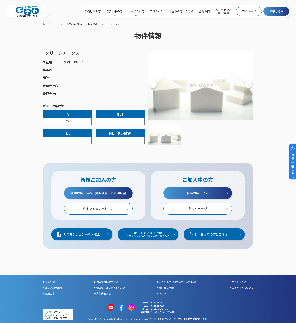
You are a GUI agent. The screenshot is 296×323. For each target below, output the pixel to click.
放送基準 (50, 293)
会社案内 (204, 11)
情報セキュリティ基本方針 (110, 287)
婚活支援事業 (166, 287)
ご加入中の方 (114, 11)
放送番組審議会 (53, 287)
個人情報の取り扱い (107, 281)
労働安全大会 (103, 293)
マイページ (249, 11)
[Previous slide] (153, 84)
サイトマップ (239, 281)
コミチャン (156, 11)
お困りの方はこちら (181, 11)
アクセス (164, 293)
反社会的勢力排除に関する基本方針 (178, 281)
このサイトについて (242, 287)
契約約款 (50, 281)
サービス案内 (136, 11)
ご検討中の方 (92, 11)
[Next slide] (248, 84)
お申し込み (276, 11)
